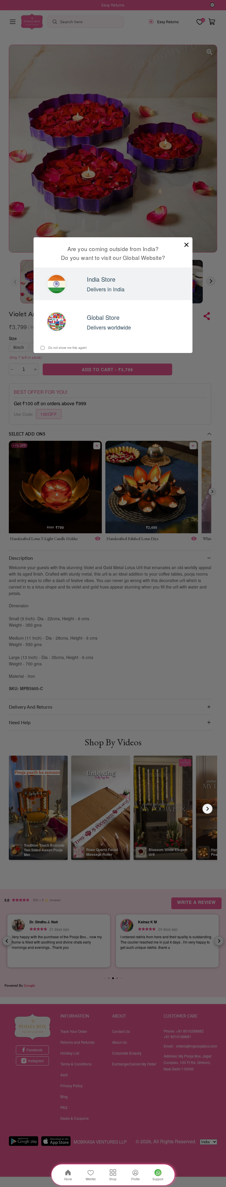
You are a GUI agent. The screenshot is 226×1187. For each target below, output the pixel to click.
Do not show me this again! (67, 347)
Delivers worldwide (109, 327)
